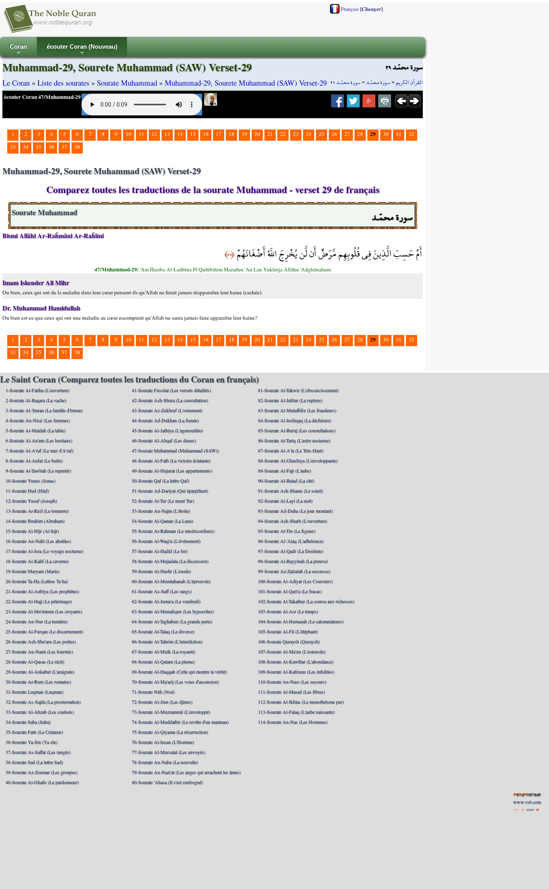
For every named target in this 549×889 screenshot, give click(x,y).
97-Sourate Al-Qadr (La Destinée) (290, 551)
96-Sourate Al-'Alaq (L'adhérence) (291, 541)
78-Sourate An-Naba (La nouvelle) (165, 762)
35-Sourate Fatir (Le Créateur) (34, 732)
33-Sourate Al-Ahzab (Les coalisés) (40, 711)
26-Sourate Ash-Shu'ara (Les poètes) (41, 641)
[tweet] (353, 103)
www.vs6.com (527, 802)
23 (296, 134)
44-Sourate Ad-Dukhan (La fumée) (165, 420)
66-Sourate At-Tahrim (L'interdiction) (167, 641)
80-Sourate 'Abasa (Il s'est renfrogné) (167, 782)
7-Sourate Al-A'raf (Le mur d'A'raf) (40, 450)
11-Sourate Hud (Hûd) (27, 490)
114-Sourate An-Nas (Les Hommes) (293, 722)
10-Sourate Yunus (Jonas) (30, 480)
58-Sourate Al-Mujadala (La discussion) (170, 561)
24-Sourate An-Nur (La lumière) (37, 621)
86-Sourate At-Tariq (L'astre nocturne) (294, 440)
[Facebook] (337, 103)
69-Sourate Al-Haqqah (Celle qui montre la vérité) (179, 671)
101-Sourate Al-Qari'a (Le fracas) (290, 591)
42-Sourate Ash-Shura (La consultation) (170, 400)
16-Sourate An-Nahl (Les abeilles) (38, 541)
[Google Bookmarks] (369, 103)
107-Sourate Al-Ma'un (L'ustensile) (292, 651)
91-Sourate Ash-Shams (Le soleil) (290, 490)
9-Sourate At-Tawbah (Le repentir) (38, 470)
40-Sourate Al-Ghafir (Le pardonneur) (42, 782)
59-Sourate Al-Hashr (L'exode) (161, 571)
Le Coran (16, 83)
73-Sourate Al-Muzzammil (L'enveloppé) (171, 711)
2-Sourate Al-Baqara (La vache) (36, 400)
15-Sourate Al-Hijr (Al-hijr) (32, 531)
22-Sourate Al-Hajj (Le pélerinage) (39, 601)
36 (51, 146)
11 (141, 134)
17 (218, 134)
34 (26, 146)
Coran (18, 50)
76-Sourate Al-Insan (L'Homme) (163, 742)
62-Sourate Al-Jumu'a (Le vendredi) (166, 601)
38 (77, 146)
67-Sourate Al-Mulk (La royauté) (163, 651)
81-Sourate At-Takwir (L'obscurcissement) (298, 390)
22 (283, 134)
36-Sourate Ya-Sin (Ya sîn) (31, 742)
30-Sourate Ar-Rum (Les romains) (38, 681)
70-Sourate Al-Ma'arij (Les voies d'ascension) (175, 681)
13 (167, 134)
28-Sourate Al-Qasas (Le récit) (35, 661)
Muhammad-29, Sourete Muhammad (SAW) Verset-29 (246, 83)
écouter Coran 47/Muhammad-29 (42, 97)
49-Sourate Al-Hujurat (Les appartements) (172, 470)
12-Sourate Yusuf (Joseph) (31, 500)
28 (360, 134)
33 (13, 146)
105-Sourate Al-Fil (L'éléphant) (288, 631)
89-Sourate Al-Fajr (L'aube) (284, 470)
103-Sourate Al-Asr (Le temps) (288, 611)
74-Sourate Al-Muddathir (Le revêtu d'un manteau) (180, 722)
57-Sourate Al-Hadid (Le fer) (160, 551)
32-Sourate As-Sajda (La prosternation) (43, 701)
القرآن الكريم (409, 82)
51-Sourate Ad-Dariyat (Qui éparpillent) (170, 490)
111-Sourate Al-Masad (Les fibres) (291, 691)
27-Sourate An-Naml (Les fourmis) (39, 651)
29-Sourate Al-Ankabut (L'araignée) (40, 671)
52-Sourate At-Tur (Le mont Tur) (163, 500)
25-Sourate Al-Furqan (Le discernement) (44, 631)
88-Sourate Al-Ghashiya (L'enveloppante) (298, 460)
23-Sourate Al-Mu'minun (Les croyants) (44, 611)
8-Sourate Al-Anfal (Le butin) (34, 460)
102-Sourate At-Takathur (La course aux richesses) (306, 601)
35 (38, 146)
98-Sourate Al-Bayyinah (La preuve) (293, 561)
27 (347, 134)
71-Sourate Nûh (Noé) (153, 691)
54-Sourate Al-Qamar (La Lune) (162, 520)
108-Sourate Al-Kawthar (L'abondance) (296, 661)
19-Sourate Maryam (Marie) (32, 571)
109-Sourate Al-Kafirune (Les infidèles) (296, 671)
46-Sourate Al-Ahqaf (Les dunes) (164, 440)
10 (128, 134)
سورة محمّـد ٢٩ (345, 82)
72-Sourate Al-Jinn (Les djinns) (162, 701)
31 (399, 134)
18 (231, 134)
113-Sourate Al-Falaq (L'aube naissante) (296, 711)
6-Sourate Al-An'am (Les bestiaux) (39, 440)
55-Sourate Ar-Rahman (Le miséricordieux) (173, 531)
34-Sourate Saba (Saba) (28, 722)
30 (386, 134)
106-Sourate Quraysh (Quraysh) (289, 641)
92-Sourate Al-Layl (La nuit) (285, 500)
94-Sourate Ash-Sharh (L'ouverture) (292, 520)
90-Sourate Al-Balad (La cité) (286, 480)
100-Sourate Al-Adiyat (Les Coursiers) (295, 581)
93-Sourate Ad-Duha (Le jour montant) (295, 510)
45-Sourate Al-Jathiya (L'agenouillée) (167, 430)
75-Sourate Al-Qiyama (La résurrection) (170, 732)
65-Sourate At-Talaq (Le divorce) (163, 631)
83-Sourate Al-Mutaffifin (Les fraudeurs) (297, 410)
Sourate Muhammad (127, 83)
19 (244, 134)
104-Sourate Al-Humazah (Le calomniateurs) (301, 621)
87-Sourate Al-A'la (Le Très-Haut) (291, 450)
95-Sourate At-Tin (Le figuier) (286, 531)
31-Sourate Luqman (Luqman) (35, 691)
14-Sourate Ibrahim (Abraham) (35, 520)
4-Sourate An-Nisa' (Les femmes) (38, 420)
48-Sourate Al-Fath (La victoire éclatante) (171, 460)
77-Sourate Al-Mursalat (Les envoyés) (168, 752)
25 (321, 134)
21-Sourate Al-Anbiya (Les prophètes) (42, 591)
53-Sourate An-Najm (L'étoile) (161, 510)
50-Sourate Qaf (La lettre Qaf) (160, 480)
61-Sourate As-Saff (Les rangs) (162, 591)
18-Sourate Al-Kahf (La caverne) (37, 561)
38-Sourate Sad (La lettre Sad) (34, 762)
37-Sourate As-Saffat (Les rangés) (38, 752)
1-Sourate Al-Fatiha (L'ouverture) (38, 390)
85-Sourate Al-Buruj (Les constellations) (297, 430)
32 (411, 134)
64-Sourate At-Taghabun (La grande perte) (172, 621)
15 (193, 134)
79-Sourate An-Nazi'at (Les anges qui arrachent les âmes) (186, 772)
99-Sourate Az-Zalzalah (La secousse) (294, 571)
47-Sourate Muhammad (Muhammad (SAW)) (175, 450)
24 (308, 134)
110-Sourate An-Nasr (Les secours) (292, 681)
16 (206, 134)
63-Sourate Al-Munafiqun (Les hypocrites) (173, 611)
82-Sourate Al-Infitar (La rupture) (290, 400)
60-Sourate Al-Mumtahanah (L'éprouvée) (171, 581)
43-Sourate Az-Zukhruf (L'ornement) (167, 410)
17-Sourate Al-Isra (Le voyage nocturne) (44, 551)
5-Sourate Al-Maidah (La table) (36, 430)
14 (180, 134)
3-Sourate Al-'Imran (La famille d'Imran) (44, 410)
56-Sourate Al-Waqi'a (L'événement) (166, 541)
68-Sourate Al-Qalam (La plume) (163, 661)
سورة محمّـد (378, 82)
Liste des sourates (63, 83)
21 (270, 134)
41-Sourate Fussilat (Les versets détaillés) (171, 390)
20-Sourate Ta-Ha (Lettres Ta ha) (37, 581)
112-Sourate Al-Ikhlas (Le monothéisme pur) (301, 701)
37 (64, 146)
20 (257, 134)
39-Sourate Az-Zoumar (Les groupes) (42, 772)
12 (154, 134)
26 (334, 134)
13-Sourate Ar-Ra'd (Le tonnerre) (37, 510)
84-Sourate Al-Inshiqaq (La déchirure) (294, 420)
